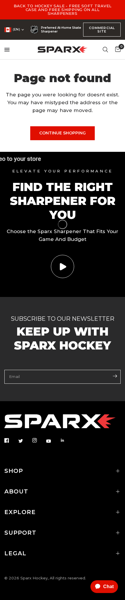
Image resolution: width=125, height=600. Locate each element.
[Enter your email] (115, 376)
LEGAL (15, 553)
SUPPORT (20, 532)
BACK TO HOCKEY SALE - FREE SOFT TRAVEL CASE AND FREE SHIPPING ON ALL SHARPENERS (63, 9)
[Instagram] (38, 440)
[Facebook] (10, 440)
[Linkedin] (66, 440)
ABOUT (16, 491)
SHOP (13, 470)
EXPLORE (20, 512)
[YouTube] (52, 441)
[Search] (105, 49)
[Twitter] (24, 440)
